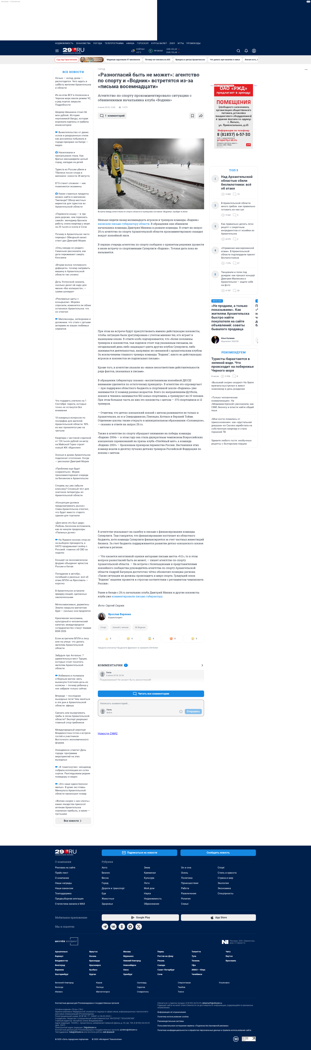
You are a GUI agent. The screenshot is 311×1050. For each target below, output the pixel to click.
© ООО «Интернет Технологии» (107, 1039)
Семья (184, 903)
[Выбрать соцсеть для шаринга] (201, 116)
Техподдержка (63, 893)
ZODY (172, 43)
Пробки (156, 50)
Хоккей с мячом (120, 627)
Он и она (186, 867)
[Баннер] (92, 59)
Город (105, 883)
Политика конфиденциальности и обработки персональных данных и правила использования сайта (204, 1030)
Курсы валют (159, 43)
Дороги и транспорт (113, 888)
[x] (138, 926)
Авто (104, 867)
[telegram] (105, 926)
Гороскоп (143, 43)
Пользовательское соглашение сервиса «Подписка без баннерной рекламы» (193, 1026)
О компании (62, 877)
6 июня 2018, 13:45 (106, 107)
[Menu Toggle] (57, 50)
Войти (109, 713)
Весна (105, 877)
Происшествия (189, 883)
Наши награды (63, 883)
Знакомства (83, 43)
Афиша (130, 43)
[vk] (113, 926)
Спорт (103, 627)
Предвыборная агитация (69, 898)
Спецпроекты (225, 893)
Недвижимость (64, 43)
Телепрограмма (114, 43)
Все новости (73, 72)
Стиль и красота (227, 872)
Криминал (150, 872)
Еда (104, 893)
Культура (149, 877)
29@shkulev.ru (90, 1027)
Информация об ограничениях (171, 1012)
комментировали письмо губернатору (137, 596)
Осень (184, 872)
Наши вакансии (64, 888)
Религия (185, 898)
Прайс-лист (61, 872)
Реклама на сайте (65, 867)
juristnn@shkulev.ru (128, 1030)
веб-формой (108, 1032)
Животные (108, 898)
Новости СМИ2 (108, 733)
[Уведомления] (246, 50)
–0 (200, 686)
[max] (130, 926)
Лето (147, 883)
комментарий (115, 115)
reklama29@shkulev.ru (212, 1003)
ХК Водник (140, 627)
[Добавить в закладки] (192, 116)
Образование (151, 903)
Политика (186, 877)
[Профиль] (254, 50)
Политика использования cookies (173, 1017)
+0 (191, 686)
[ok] (122, 926)
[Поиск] (238, 50)
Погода (97, 43)
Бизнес (106, 872)
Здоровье (107, 903)
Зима (147, 867)
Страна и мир (225, 877)
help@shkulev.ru (76, 1032)
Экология (223, 883)
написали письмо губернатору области (124, 223)
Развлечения (188, 893)
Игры (181, 43)
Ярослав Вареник (119, 614)
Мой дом (149, 888)
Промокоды (193, 43)
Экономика (224, 888)
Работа (185, 888)
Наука (147, 893)
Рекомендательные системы (170, 1021)
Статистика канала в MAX (70, 903)
